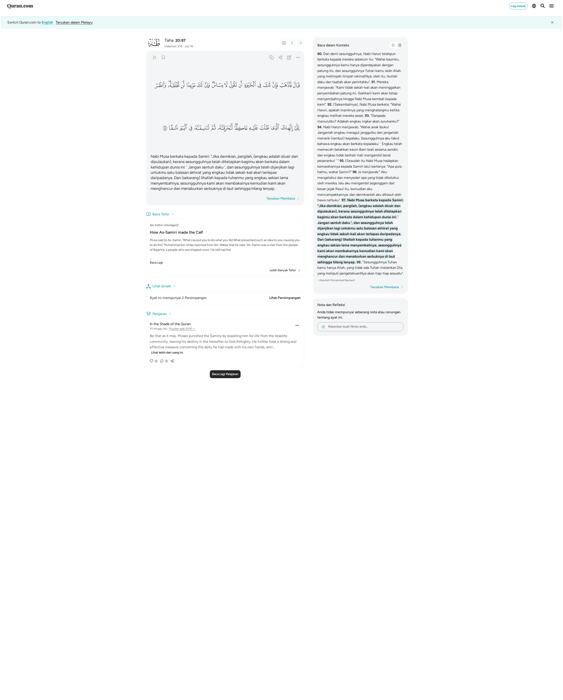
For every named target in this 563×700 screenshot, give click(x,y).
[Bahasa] (534, 6)
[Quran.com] (20, 6)
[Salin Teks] (271, 57)
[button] (296, 85)
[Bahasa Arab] (393, 45)
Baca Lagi (156, 262)
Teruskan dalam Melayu (74, 22)
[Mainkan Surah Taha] (154, 57)
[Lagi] (298, 57)
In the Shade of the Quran (170, 324)
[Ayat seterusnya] (300, 42)
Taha (169, 40)
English (47, 22)
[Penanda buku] (163, 57)
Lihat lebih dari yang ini (167, 352)
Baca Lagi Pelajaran (225, 374)
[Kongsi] (280, 57)
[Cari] (542, 6)
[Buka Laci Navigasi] (551, 6)
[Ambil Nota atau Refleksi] (289, 57)
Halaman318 (173, 46)
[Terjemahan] (399, 45)
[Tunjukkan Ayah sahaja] (283, 42)
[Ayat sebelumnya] (292, 42)
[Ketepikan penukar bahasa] (552, 22)
